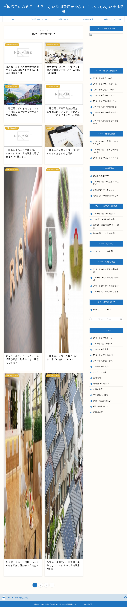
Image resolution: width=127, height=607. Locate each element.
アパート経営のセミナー (104, 95)
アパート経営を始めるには (105, 78)
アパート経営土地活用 (103, 355)
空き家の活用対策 (101, 395)
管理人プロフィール (39, 19)
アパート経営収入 (101, 349)
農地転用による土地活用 (104, 233)
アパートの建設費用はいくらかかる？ (106, 142)
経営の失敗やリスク (102, 406)
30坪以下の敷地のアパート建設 (106, 226)
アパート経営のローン (103, 338)
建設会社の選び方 (101, 176)
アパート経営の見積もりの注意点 (106, 183)
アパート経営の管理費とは (105, 107)
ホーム (14, 19)
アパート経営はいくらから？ (106, 158)
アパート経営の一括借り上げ (106, 84)
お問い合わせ (63, 19)
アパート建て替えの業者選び (106, 286)
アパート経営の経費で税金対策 (106, 113)
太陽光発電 (98, 389)
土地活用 (97, 378)
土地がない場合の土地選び (105, 219)
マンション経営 (100, 372)
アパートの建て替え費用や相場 (106, 278)
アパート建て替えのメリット (106, 291)
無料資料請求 (88, 19)
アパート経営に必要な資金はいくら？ (106, 151)
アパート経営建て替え (103, 361)
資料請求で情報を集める (104, 190)
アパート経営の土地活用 (104, 213)
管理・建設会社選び (102, 401)
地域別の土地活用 (101, 383)
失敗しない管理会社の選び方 (106, 196)
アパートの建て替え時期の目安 (106, 270)
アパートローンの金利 (103, 251)
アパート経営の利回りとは (105, 101)
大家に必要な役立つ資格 (104, 90)
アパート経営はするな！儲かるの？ (106, 122)
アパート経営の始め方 (103, 344)
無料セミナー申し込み (112, 19)
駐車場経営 (98, 412)
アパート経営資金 (101, 366)
